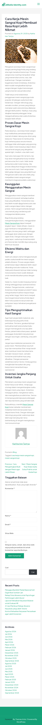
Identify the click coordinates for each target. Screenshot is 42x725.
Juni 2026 (8, 637)
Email (8, 524)
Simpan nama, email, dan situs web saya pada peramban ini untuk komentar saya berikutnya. (19, 547)
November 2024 (11, 687)
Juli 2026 (8, 634)
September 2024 (12, 693)
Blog (15, 452)
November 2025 (11, 655)
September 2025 (12, 661)
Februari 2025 (10, 679)
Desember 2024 (11, 685)
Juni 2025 (8, 669)
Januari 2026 (10, 650)
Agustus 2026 (10, 631)
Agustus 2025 (10, 663)
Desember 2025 (11, 653)
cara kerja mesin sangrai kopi (23, 455)
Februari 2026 (10, 647)
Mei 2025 (8, 671)
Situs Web (9, 533)
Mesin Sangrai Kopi (12, 223)
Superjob (8, 719)
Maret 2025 (9, 677)
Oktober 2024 (11, 690)
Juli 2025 (8, 666)
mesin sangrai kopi (12, 458)
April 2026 (9, 642)
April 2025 (9, 674)
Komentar (10, 488)
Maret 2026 (9, 645)
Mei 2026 (8, 639)
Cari (7, 567)
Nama (8, 516)
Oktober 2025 (11, 658)
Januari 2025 (10, 682)
